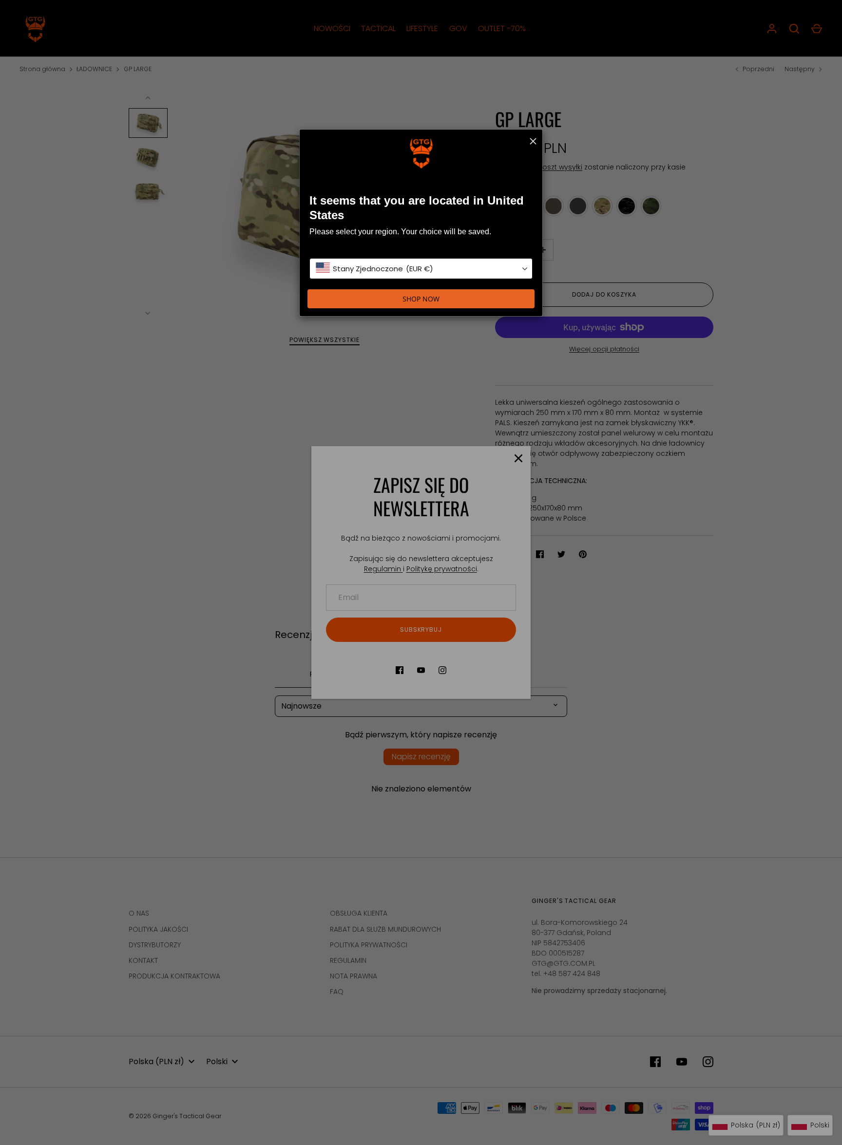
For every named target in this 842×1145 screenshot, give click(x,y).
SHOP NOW (421, 298)
